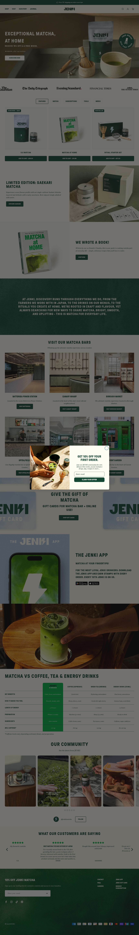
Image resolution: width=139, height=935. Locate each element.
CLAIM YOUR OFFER (89, 480)
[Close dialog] (106, 448)
